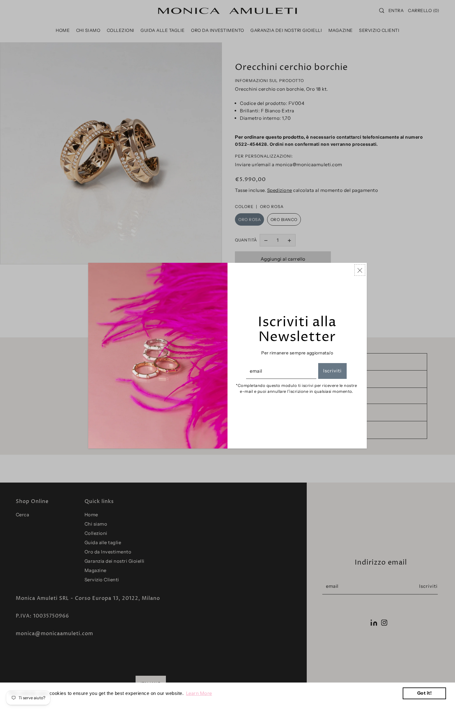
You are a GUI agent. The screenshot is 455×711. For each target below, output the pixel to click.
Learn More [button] (199, 693)
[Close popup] (359, 270)
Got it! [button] (424, 693)
